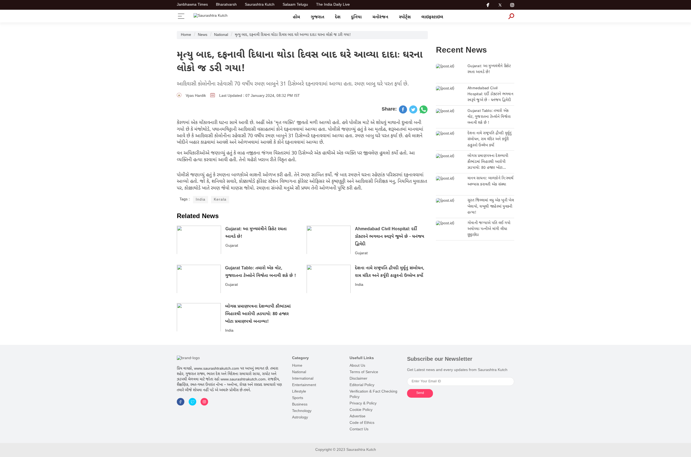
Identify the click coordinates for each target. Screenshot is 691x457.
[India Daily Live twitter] (413, 109)
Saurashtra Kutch (260, 5)
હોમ (296, 17)
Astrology (300, 417)
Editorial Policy (362, 385)
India (200, 199)
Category (300, 358)
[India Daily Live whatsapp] (423, 109)
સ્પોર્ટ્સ (405, 17)
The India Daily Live (333, 5)
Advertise (357, 416)
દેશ (337, 17)
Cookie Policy (361, 410)
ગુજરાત (317, 17)
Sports (297, 398)
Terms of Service (364, 372)
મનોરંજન (380, 17)
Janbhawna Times (192, 5)
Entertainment (304, 385)
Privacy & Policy (363, 403)
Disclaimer (358, 378)
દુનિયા (356, 17)
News (202, 34)
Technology (301, 411)
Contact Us (359, 429)
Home (186, 34)
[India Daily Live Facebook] (403, 109)
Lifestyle (299, 391)
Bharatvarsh (226, 5)
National (221, 34)
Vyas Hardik (196, 95)
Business (299, 404)
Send (420, 393)
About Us (357, 365)
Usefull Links (362, 358)
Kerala (220, 199)
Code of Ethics (362, 422)
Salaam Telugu (295, 5)
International (302, 378)
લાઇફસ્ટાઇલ (432, 17)
